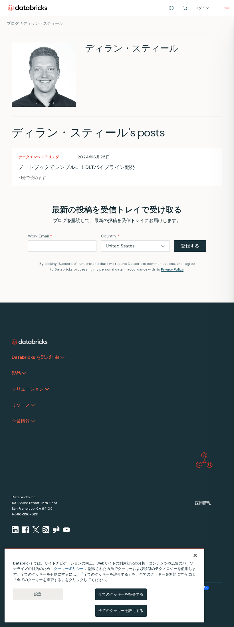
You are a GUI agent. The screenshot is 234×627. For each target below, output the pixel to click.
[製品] (24, 373)
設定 (38, 594)
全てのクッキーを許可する (121, 610)
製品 (16, 373)
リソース (21, 405)
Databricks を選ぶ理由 (35, 357)
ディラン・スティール (43, 23)
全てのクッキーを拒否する (121, 594)
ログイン (202, 8)
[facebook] (25, 529)
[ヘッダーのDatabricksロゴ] (27, 8)
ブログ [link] (13, 23)
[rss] (46, 529)
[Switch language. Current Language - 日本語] (171, 8)
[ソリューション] (47, 389)
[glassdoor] (56, 529)
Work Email (40, 236)
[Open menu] (226, 8)
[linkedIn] (15, 529)
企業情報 (21, 421)
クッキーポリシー (69, 568)
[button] (184, 8)
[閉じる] (195, 555)
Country (110, 236)
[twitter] (35, 529)
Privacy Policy (172, 269)
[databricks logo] (30, 342)
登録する (190, 246)
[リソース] (33, 405)
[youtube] (66, 529)
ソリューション (28, 389)
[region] (104, 585)
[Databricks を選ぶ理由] (62, 357)
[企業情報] (33, 421)
